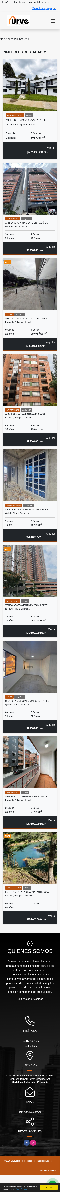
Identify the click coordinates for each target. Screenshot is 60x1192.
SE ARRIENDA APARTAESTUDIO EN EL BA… (27, 509)
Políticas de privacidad (30, 999)
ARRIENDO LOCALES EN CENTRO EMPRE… (27, 318)
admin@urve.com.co (30, 1111)
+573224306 (30, 1045)
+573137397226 (30, 1040)
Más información (22, 1189)
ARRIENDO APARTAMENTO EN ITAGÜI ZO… (27, 222)
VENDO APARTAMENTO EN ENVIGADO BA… (27, 796)
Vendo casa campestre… (29, 120)
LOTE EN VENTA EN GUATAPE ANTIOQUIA (27, 892)
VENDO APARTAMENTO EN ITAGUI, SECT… (27, 605)
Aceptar (49, 1187)
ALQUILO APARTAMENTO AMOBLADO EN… (27, 414)
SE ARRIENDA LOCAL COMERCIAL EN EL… (27, 701)
